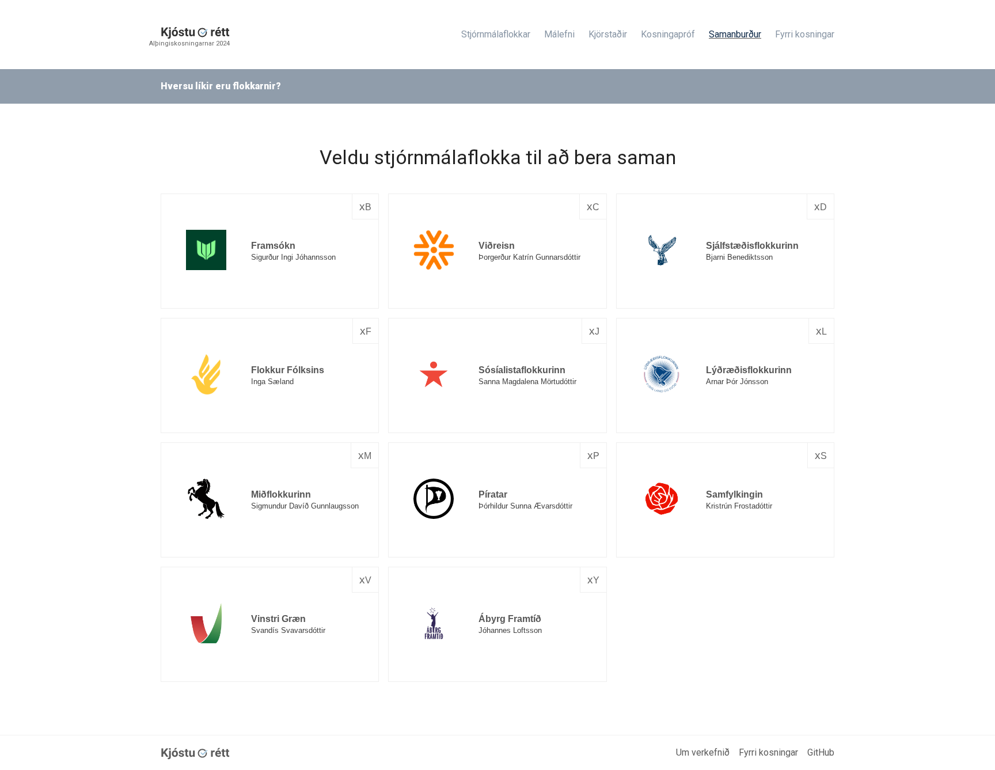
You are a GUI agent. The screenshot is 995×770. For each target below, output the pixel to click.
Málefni (559, 34)
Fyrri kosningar (804, 34)
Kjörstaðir (607, 34)
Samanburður (735, 34)
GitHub (820, 752)
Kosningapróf (668, 34)
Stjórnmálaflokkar (495, 34)
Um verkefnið (703, 752)
